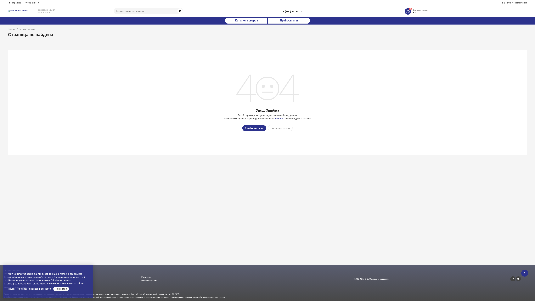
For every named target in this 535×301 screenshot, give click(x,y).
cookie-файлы (34, 274)
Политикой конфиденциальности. (33, 288)
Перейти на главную (280, 128)
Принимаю (61, 288)
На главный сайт (149, 281)
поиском (279, 118)
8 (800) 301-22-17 (293, 11)
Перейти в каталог (254, 128)
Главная (11, 29)
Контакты (146, 277)
